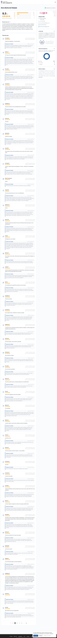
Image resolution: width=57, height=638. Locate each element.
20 (26, 623)
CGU (24, 636)
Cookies (28, 636)
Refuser (40, 635)
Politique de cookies (47, 635)
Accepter (35, 635)
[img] (10, 22)
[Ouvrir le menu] (55, 2)
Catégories (20, 636)
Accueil (11, 636)
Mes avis (15, 636)
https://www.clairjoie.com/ (44, 26)
